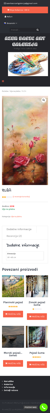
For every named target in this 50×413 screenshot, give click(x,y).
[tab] (19, 229)
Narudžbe (9, 381)
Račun (9, 16)
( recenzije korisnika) (21, 197)
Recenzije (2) (14, 236)
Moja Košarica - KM (19, 10)
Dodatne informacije (19, 229)
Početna (5, 91)
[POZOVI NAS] (44, 407)
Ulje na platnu (15, 91)
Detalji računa (11, 390)
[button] (43, 100)
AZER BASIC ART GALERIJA (25, 41)
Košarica (8, 384)
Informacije (9, 387)
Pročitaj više (14, 314)
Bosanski (11, 23)
